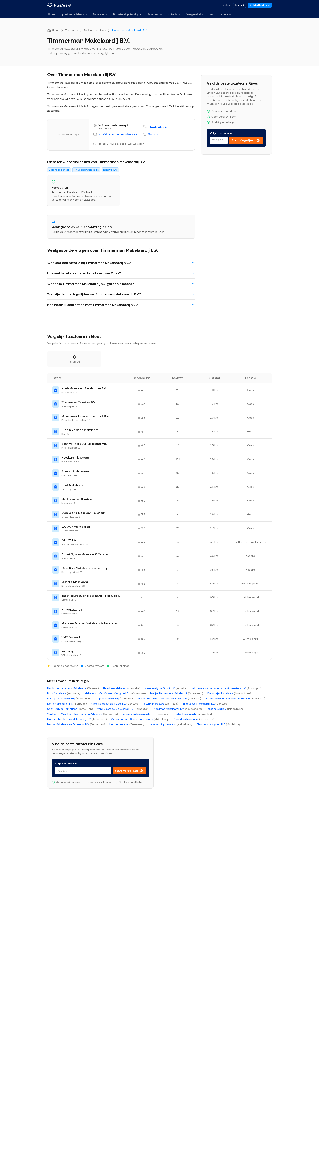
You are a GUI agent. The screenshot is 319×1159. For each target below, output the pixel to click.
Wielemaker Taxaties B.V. (78, 402)
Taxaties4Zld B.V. (224, 708)
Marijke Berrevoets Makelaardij (176, 693)
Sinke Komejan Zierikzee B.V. (115, 703)
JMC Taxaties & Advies (77, 499)
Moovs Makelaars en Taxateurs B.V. (76, 724)
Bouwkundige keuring (126, 14)
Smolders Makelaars (194, 719)
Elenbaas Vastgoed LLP (219, 724)
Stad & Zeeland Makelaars (79, 430)
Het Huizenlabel (126, 724)
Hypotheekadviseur (72, 14)
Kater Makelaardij (194, 714)
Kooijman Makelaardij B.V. (178, 708)
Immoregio (68, 651)
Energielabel (193, 14)
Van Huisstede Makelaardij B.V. (123, 708)
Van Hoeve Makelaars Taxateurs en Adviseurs (82, 714)
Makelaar (98, 14)
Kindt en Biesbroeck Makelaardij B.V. (77, 719)
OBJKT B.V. (68, 540)
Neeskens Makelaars (75, 457)
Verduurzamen (219, 14)
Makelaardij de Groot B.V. (166, 688)
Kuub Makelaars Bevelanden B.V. (83, 388)
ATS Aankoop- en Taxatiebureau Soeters (169, 698)
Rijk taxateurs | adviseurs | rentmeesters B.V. (226, 688)
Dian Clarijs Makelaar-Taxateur (83, 513)
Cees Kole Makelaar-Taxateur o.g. (84, 568)
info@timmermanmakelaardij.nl (117, 134)
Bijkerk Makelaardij (115, 698)
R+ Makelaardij (71, 609)
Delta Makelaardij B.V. (67, 703)
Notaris (172, 14)
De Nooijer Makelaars (229, 693)
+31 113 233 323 (158, 126)
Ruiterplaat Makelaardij (69, 698)
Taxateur (153, 14)
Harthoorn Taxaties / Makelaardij (73, 688)
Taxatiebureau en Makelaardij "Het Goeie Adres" (91, 596)
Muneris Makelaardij (75, 582)
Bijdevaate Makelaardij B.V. (206, 703)
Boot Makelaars (72, 485)
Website (153, 134)
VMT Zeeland (70, 637)
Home (51, 14)
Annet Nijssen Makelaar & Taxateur (86, 554)
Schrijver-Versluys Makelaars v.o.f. (84, 444)
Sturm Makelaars (161, 703)
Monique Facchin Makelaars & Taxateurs (89, 623)
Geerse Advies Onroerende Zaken (140, 719)
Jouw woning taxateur (170, 724)
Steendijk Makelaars (75, 471)
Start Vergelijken (243, 140)
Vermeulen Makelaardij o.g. (146, 714)
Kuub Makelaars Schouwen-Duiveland (235, 698)
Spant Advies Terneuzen (70, 708)
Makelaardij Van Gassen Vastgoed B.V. (115, 693)
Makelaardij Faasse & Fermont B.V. (85, 416)
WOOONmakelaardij (75, 527)
